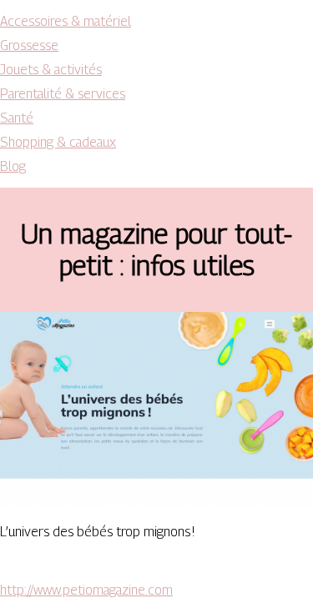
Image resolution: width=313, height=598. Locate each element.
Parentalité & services (62, 94)
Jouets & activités (51, 70)
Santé (16, 118)
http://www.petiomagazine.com (86, 590)
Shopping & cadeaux (58, 142)
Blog (13, 166)
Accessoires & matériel (65, 21)
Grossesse (29, 45)
